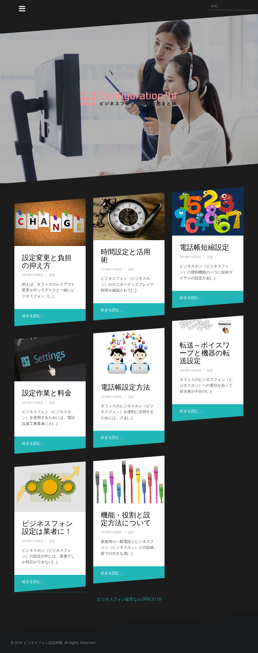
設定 (52, 275)
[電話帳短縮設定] (207, 211)
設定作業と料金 (47, 392)
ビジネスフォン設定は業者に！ (47, 527)
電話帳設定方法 (125, 386)
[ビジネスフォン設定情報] (129, 98)
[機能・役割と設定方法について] (129, 479)
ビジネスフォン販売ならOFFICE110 (129, 599)
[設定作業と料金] (50, 357)
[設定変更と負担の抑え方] (50, 222)
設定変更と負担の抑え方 (47, 261)
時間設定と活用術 (125, 255)
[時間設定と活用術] (129, 216)
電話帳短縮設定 (204, 247)
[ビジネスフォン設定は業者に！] (50, 486)
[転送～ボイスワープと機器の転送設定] (207, 324)
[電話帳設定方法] (129, 351)
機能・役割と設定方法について (126, 518)
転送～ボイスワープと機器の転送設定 (205, 352)
